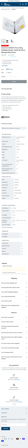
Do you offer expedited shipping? (9, 292)
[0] (25, 4)
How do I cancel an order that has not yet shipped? (11, 357)
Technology (7, 7)
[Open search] (20, 4)
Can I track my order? (6, 301)
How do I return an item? (7, 321)
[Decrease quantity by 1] (7, 76)
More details (5, 65)
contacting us (17, 379)
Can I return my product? (7, 317)
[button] (25, 4)
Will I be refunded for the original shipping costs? (11, 338)
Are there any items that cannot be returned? (10, 327)
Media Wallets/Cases (5, 9)
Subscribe (5, 428)
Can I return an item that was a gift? (10, 348)
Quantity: (3, 76)
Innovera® (3, 55)
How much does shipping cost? (9, 283)
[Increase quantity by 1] (15, 76)
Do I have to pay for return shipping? (10, 343)
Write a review (13, 56)
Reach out (20, 401)
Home (2, 7)
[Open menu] (2, 4)
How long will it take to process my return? (12, 332)
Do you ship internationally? (8, 296)
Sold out (14, 81)
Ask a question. (17, 128)
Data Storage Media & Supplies (18, 7)
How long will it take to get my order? (10, 287)
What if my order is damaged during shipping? (10, 306)
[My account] (23, 4)
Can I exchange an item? (7, 352)
